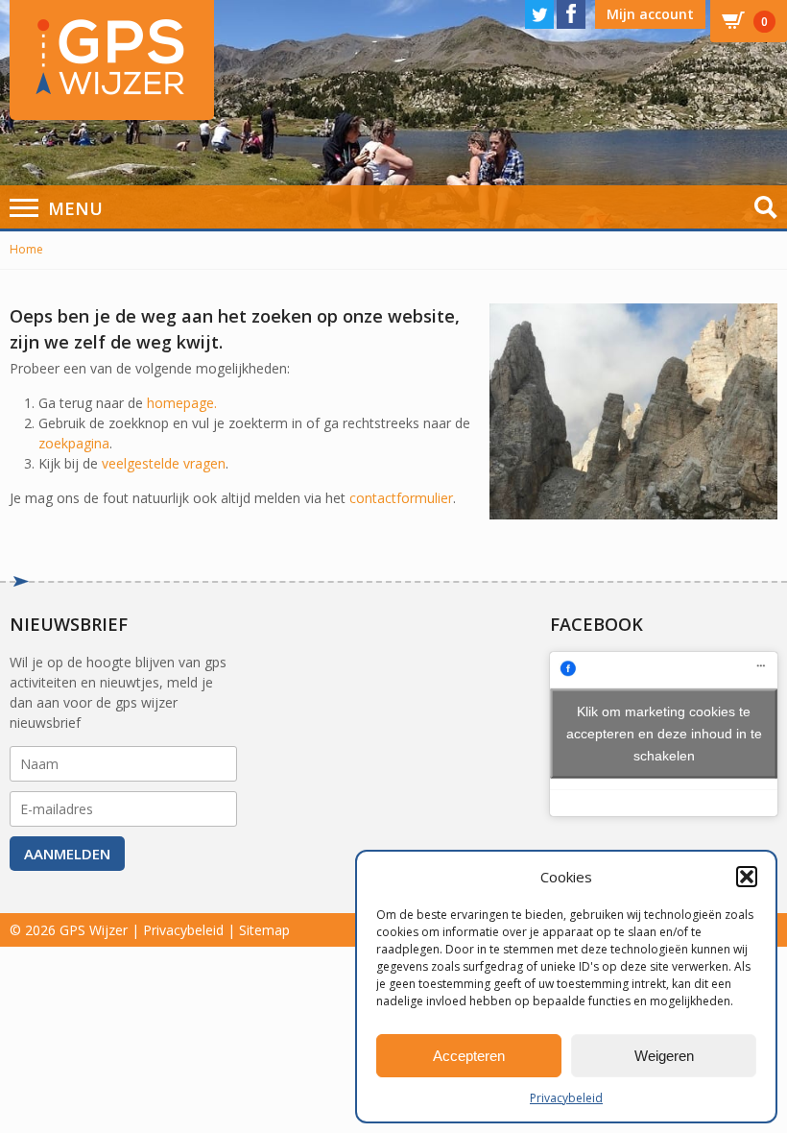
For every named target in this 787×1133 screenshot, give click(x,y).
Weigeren (664, 1056)
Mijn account (650, 14)
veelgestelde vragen (164, 463)
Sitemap (264, 930)
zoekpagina (73, 443)
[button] (746, 876)
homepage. (182, 403)
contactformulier (401, 498)
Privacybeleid (566, 1098)
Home (26, 249)
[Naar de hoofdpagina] (112, 60)
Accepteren (469, 1056)
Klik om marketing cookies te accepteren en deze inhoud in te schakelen (664, 733)
